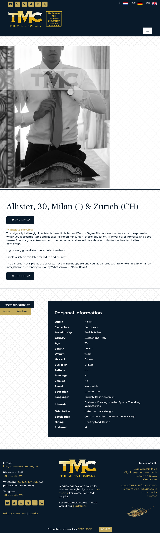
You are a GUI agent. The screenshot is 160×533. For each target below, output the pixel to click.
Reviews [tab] (22, 311)
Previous (2, 117)
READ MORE (85, 529)
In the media (149, 492)
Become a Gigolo (146, 476)
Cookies (34, 513)
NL (120, 3)
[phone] (45, 4)
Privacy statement (15, 513)
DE (135, 3)
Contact (152, 496)
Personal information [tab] (16, 304)
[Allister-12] (80, 117)
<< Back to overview (19, 229)
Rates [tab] (7, 311)
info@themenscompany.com (21, 466)
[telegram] (31, 4)
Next (158, 117)
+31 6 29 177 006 (28, 481)
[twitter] (17, 4)
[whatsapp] (24, 4)
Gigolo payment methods (140, 472)
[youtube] (10, 4)
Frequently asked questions (139, 488)
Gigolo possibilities (145, 468)
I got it (105, 529)
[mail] (38, 4)
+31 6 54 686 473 (13, 476)
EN (149, 3)
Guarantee (150, 479)
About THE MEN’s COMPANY (139, 485)
